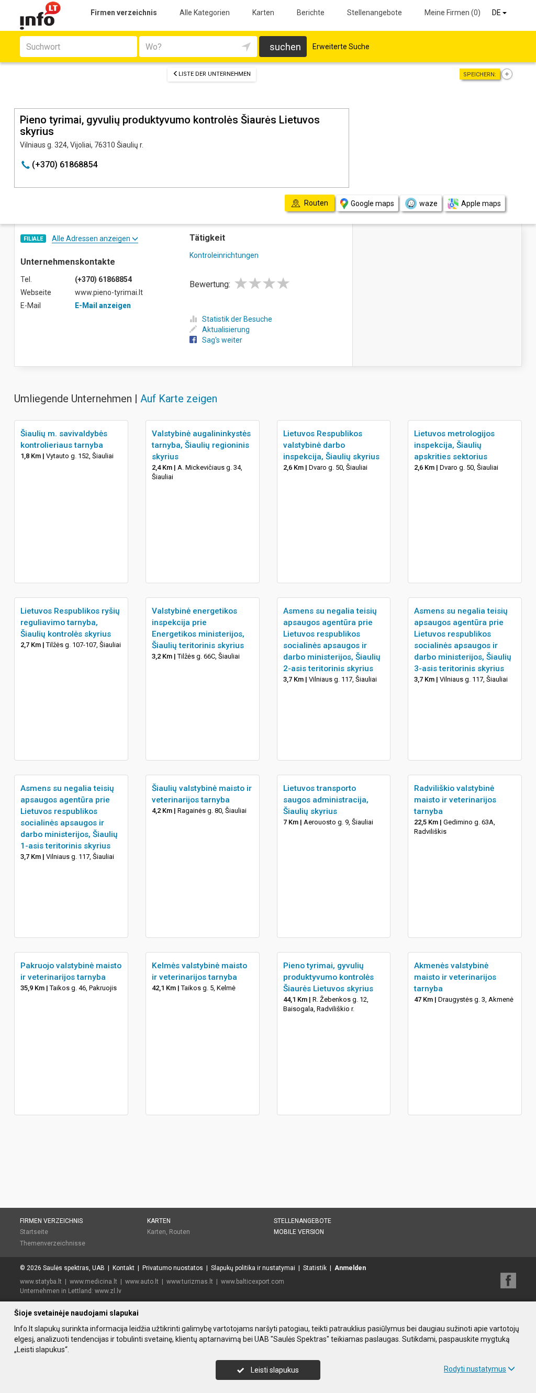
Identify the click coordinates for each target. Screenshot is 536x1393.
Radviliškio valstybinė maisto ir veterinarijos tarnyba (455, 800)
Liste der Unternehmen (214, 74)
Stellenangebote (374, 12)
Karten (263, 12)
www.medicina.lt (93, 1281)
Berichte (311, 12)
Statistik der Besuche (237, 319)
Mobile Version (299, 1232)
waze (428, 203)
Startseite (34, 1232)
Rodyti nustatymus (475, 1369)
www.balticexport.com (252, 1281)
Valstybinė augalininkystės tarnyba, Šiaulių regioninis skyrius (201, 445)
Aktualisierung (226, 329)
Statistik (315, 1268)
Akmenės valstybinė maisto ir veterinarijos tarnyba (455, 977)
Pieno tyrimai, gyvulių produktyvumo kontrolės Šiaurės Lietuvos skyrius (328, 977)
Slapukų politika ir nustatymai (253, 1268)
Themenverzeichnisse (52, 1243)
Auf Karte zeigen (178, 398)
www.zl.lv (108, 1291)
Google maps (372, 203)
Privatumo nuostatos (172, 1268)
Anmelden (350, 1268)
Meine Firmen (453, 12)
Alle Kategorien (205, 12)
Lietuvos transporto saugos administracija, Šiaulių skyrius (325, 800)
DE (497, 12)
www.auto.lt (142, 1281)
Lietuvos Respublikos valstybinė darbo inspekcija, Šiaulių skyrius (331, 445)
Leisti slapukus (274, 1370)
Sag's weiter (222, 340)
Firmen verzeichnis (124, 12)
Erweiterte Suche (341, 46)
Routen (179, 1232)
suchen (285, 46)
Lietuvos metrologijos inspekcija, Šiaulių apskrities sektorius (454, 445)
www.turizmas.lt (189, 1281)
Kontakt (124, 1268)
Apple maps (481, 203)
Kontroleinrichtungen (224, 255)
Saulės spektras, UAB (74, 1268)
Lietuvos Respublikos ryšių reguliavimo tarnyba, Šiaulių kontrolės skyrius (70, 622)
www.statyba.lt (41, 1281)
